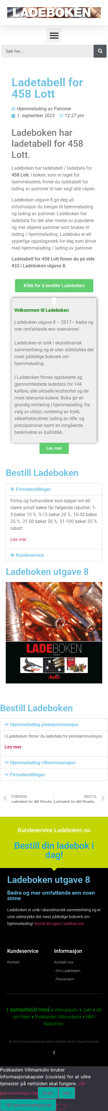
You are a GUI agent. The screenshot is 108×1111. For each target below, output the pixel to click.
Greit (48, 1093)
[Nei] (61, 1106)
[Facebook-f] (54, 1053)
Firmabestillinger (33, 489)
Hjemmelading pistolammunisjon (44, 724)
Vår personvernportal (28, 1105)
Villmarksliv (66, 1010)
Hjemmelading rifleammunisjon (42, 762)
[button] (54, 35)
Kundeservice (30, 555)
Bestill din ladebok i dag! (54, 850)
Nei (66, 1093)
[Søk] (100, 51)
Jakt (87, 1010)
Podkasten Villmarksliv (58, 1017)
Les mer (18, 539)
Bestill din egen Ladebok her (59, 923)
